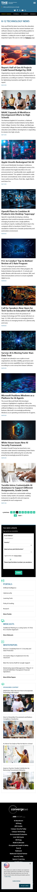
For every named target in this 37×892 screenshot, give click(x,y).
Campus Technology (18, 832)
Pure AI (18, 848)
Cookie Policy (7, 876)
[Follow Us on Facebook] (17, 10)
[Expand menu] (34, 3)
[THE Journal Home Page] (9, 3)
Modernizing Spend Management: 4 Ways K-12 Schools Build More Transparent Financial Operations (18, 670)
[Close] (30, 864)
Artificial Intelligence (9, 588)
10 (15, 515)
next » (20, 515)
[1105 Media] (18, 816)
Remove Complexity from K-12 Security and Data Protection (17, 650)
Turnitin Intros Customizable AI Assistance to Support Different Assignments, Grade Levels (17, 488)
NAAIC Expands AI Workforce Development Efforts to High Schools (15, 115)
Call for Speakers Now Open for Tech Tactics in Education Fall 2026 (18, 309)
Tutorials (16, 14)
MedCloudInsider (18, 843)
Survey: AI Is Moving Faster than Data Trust (17, 354)
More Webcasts (8, 635)
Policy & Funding (8, 603)
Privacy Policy (17, 555)
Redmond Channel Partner (18, 854)
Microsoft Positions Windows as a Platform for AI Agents (17, 396)
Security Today (18, 856)
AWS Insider (18, 826)
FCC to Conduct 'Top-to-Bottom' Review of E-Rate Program (17, 262)
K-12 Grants (24, 14)
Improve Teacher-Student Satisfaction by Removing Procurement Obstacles (16, 769)
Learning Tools (8, 598)
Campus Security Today (18, 829)
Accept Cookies (25, 885)
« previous (5, 512)
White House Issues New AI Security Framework (14, 444)
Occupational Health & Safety (18, 845)
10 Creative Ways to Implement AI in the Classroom (16, 657)
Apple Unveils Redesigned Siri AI (17, 161)
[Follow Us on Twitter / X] (20, 10)
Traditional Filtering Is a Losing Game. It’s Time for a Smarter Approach (18, 629)
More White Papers (9, 677)
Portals (7, 583)
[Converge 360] (18, 809)
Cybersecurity (7, 593)
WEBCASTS (8, 623)
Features (28, 38)
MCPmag (18, 840)
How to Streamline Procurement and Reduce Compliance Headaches (17, 718)
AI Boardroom (18, 821)
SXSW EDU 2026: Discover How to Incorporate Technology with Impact (18, 691)
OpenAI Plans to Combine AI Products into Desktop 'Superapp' (18, 212)
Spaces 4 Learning (18, 859)
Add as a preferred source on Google (11, 7)
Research (33, 14)
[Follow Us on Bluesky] (15, 10)
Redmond (18, 851)
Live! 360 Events (18, 837)
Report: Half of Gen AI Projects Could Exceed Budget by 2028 (16, 68)
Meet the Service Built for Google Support (16, 663)
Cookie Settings (16, 881)
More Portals (7, 614)
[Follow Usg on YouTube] (22, 10)
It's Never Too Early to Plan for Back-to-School (17, 744)
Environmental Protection (18, 834)
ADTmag (18, 823)
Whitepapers (10, 644)
